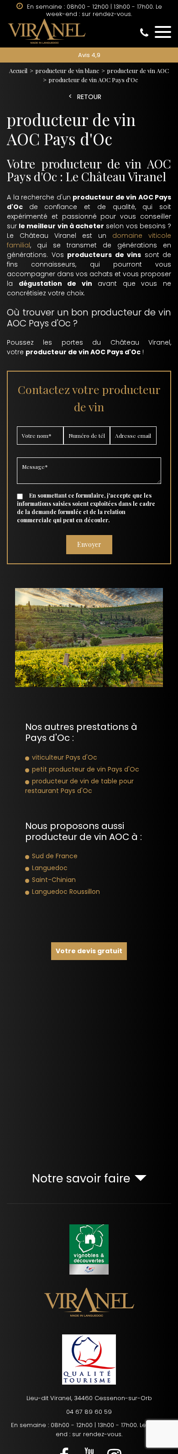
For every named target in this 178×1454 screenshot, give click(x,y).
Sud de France (55, 856)
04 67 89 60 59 (89, 1411)
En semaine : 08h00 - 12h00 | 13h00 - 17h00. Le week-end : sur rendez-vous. (89, 1429)
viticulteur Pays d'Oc (64, 757)
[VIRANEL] (89, 31)
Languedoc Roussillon (66, 891)
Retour (89, 97)
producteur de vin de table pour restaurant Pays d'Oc (79, 786)
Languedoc (50, 867)
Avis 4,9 (89, 55)
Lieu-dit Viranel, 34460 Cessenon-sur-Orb (89, 1398)
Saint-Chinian (54, 879)
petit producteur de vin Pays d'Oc (85, 769)
